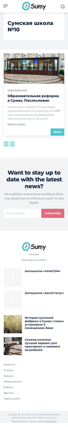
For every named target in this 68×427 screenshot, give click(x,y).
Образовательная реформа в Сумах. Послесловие (33, 98)
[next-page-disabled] (12, 144)
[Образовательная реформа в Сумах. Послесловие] (34, 68)
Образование (17, 90)
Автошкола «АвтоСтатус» (44, 293)
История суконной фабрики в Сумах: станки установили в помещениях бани (44, 323)
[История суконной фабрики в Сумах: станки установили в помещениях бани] (13, 324)
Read (57, 132)
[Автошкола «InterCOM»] (13, 277)
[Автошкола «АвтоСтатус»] (13, 299)
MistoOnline (51, 421)
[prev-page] (6, 144)
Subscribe (53, 213)
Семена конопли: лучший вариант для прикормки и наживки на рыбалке (42, 345)
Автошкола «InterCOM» (43, 271)
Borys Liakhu (17, 124)
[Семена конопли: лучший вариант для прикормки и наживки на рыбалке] (13, 346)
